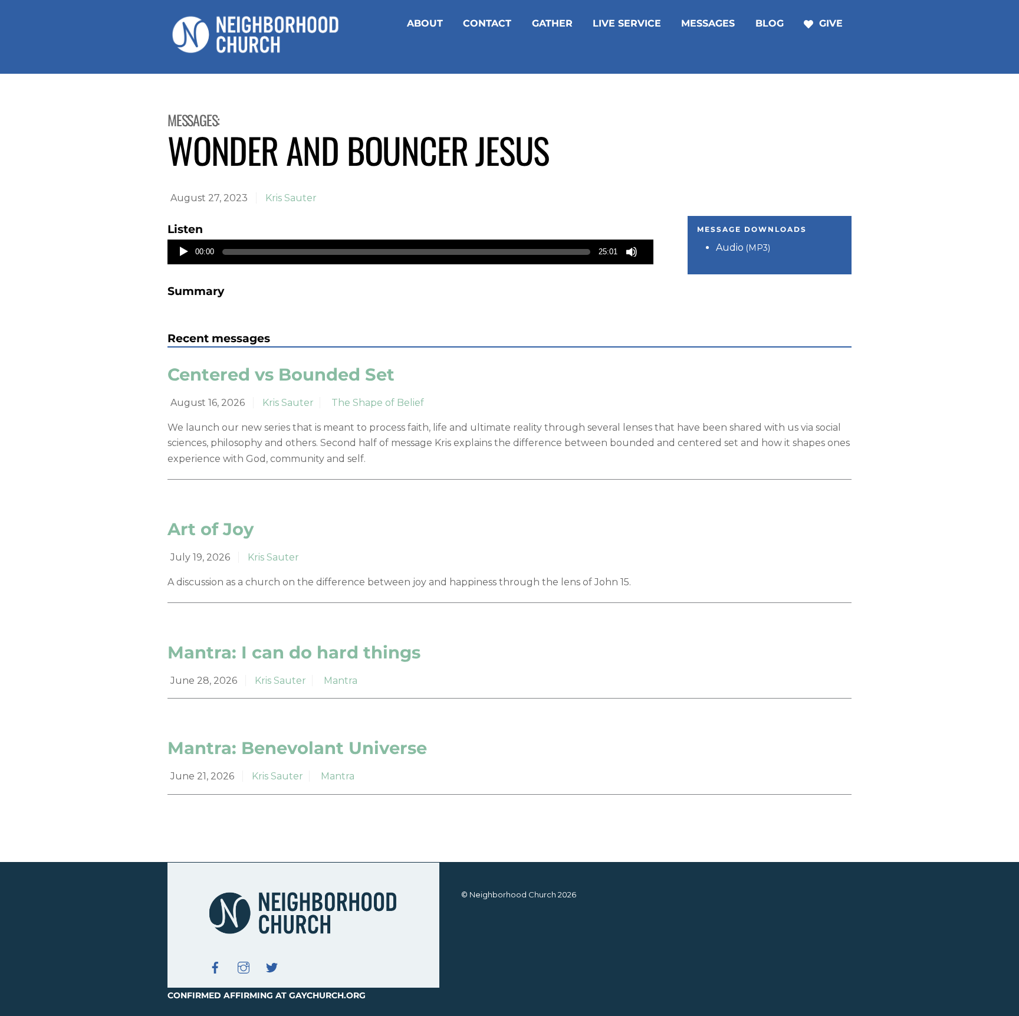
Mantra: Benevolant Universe (297, 748)
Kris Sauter (291, 198)
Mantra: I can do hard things (293, 652)
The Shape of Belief (377, 402)
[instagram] (243, 966)
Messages (708, 23)
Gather (552, 23)
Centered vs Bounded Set (281, 374)
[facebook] (215, 966)
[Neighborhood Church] (255, 51)
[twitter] (272, 966)
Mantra (340, 680)
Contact (487, 23)
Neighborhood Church (512, 894)
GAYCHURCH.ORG (327, 995)
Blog (769, 23)
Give (829, 23)
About (425, 23)
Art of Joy (210, 529)
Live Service (627, 23)
